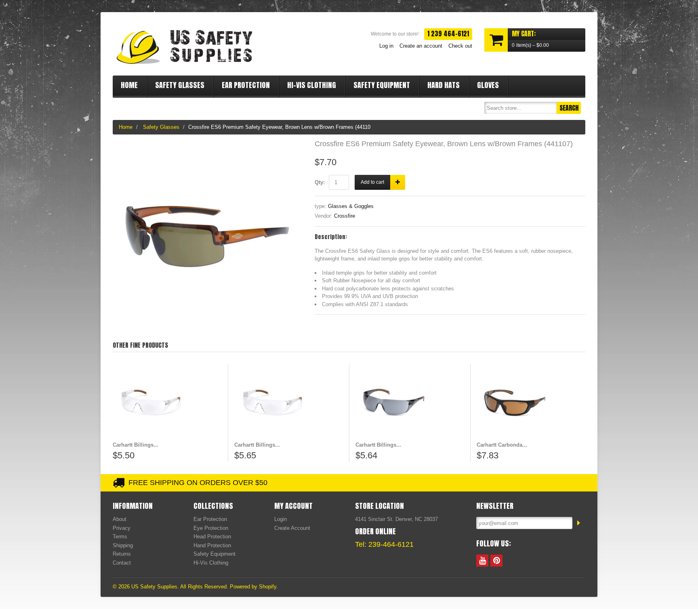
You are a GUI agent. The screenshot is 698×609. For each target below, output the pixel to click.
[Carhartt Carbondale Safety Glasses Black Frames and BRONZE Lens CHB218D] (531, 402)
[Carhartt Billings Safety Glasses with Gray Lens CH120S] (409, 402)
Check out (460, 46)
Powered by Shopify (253, 587)
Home (129, 85)
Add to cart (372, 182)
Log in (386, 46)
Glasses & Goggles (351, 206)
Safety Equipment (381, 85)
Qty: (320, 182)
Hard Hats (443, 85)
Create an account (420, 46)
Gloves (488, 85)
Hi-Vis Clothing (311, 85)
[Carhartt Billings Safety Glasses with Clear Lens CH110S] (167, 402)
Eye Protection (210, 528)
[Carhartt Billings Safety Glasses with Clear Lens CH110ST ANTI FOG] (288, 402)
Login (280, 519)
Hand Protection (212, 545)
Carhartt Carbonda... (502, 445)
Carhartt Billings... (135, 445)
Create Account (292, 528)
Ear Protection (246, 85)
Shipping (123, 545)
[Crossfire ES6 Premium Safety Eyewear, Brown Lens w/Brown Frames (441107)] (208, 144)
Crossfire (344, 216)
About (119, 519)
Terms (120, 536)
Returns (122, 554)
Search (568, 108)
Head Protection (212, 536)
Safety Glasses (179, 85)
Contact (122, 563)
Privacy (121, 528)
